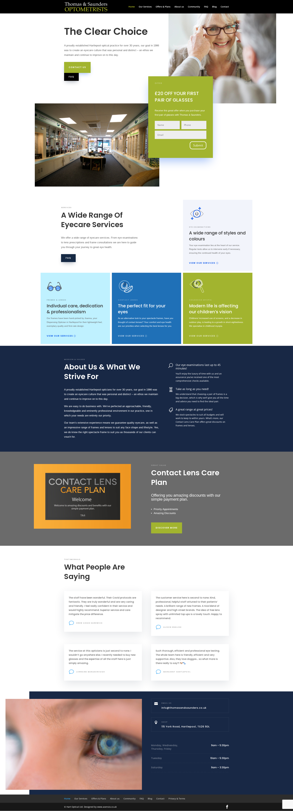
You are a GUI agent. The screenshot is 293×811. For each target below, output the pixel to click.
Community (194, 7)
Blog (214, 7)
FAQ (206, 7)
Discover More (166, 527)
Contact (225, 7)
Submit (198, 145)
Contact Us (77, 67)
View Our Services (202, 262)
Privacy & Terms (176, 798)
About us (179, 7)
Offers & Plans (163, 7)
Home (131, 7)
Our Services (145, 7)
